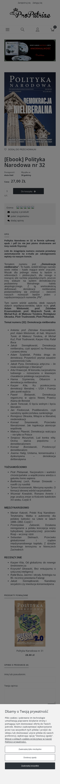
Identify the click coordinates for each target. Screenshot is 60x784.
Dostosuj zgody (30, 757)
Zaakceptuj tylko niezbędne (30, 749)
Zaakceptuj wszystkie (30, 766)
